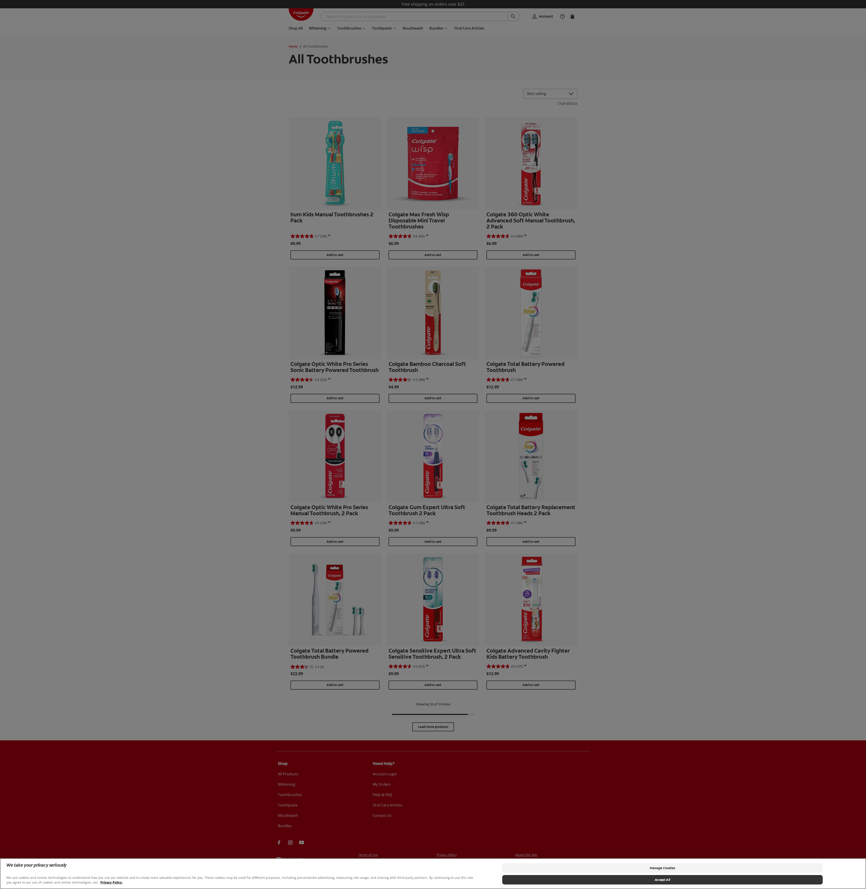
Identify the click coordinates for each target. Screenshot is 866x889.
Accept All (662, 879)
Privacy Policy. (111, 882)
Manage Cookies (662, 868)
